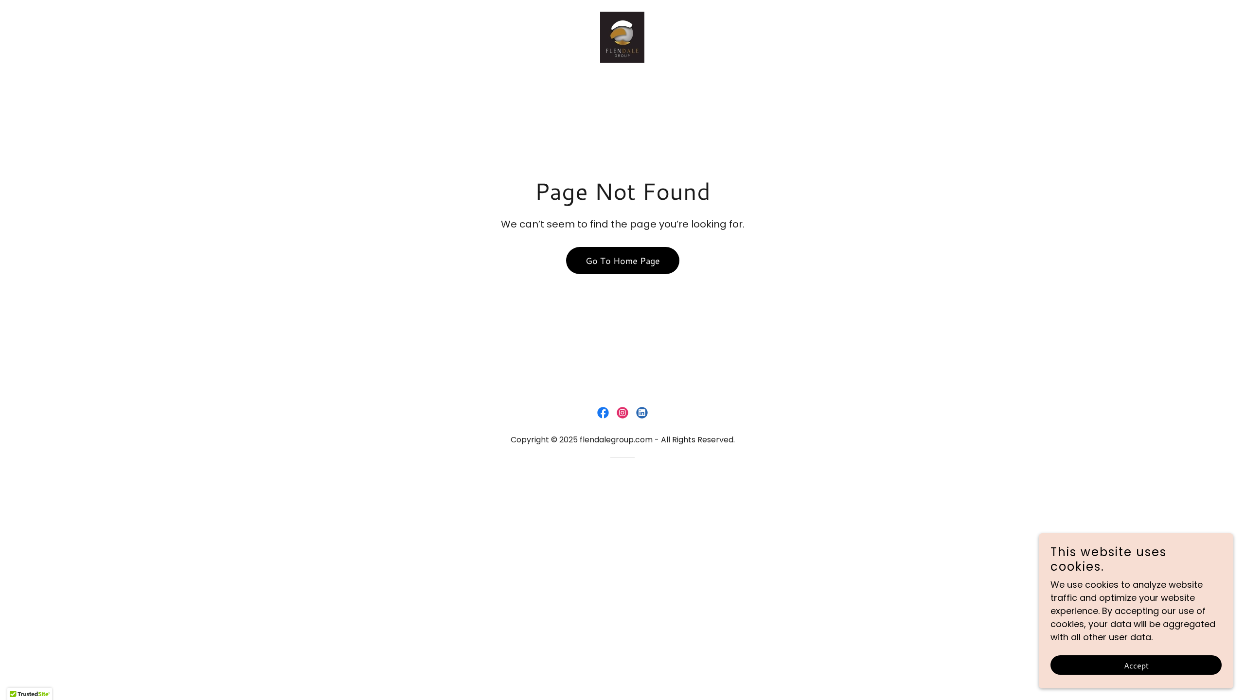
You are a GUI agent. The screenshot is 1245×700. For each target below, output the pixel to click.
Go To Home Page (623, 260)
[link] (622, 36)
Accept (1136, 665)
